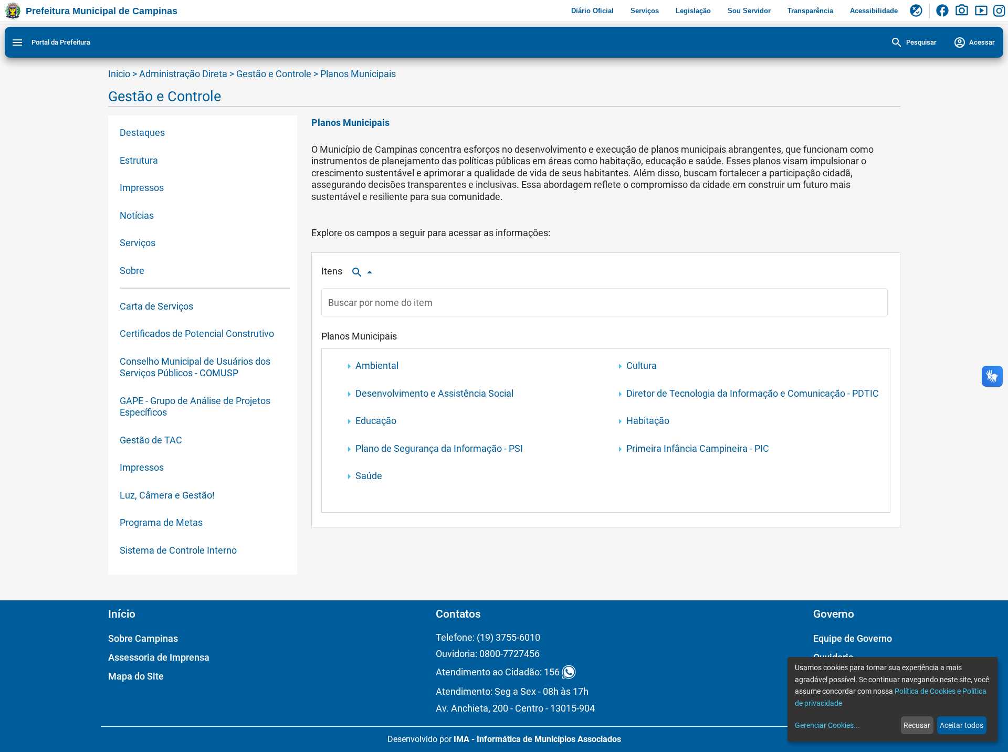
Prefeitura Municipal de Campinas (101, 11)
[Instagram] (1000, 11)
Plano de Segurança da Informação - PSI (439, 448)
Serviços (645, 11)
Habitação (647, 420)
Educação (375, 420)
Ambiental (376, 365)
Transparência (810, 11)
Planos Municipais (358, 73)
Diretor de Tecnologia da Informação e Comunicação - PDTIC (752, 393)
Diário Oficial (592, 11)
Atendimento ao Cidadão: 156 (498, 671)
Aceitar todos (961, 725)
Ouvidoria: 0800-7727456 (488, 653)
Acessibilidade (874, 11)
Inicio (119, 73)
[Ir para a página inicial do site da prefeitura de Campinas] (12, 11)
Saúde (368, 475)
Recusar (917, 725)
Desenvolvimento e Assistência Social (434, 393)
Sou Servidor (749, 11)
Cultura (641, 365)
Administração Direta (183, 73)
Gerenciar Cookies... (827, 725)
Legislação (693, 11)
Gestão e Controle (274, 73)
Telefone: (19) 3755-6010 (488, 637)
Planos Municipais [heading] (350, 122)
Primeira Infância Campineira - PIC (697, 448)
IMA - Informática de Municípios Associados (537, 739)
